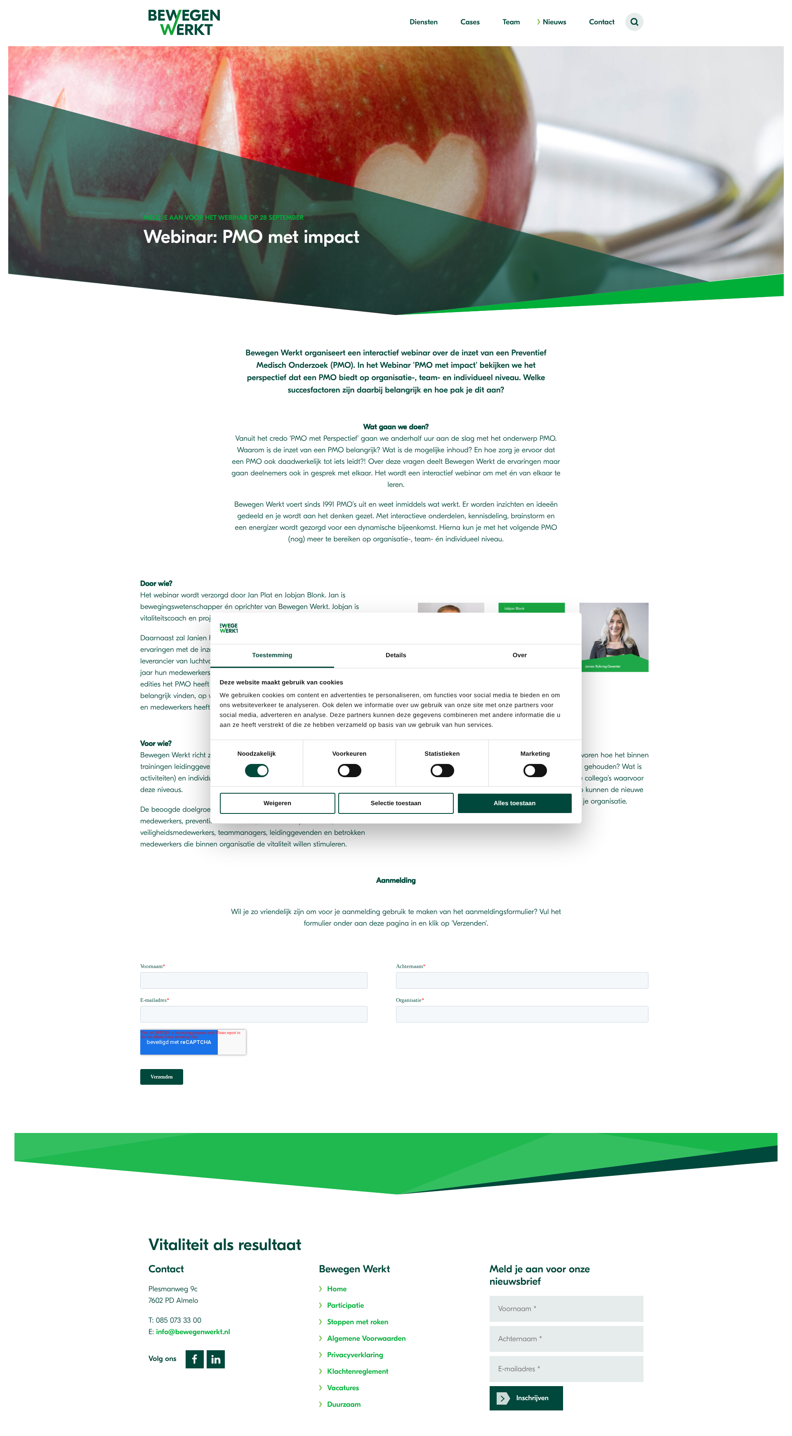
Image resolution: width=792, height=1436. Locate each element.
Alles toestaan (515, 803)
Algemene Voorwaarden (366, 1338)
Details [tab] (396, 655)
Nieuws (554, 22)
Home (336, 1289)
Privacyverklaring (355, 1355)
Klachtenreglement (357, 1371)
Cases (470, 22)
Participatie (345, 1305)
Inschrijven (532, 1398)
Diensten (424, 22)
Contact (602, 22)
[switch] (349, 770)
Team (511, 22)
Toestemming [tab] (272, 655)
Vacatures (343, 1388)
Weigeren (277, 803)
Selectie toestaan (396, 803)
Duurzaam (344, 1404)
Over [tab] (520, 655)
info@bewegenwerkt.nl (193, 1332)
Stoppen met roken (357, 1322)
